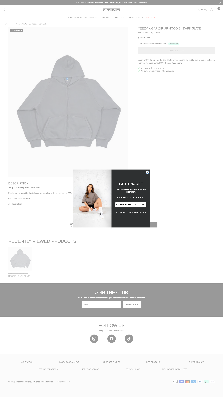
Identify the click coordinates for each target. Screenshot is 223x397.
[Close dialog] (147, 172)
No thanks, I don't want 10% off (131, 212)
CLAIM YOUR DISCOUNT (131, 205)
